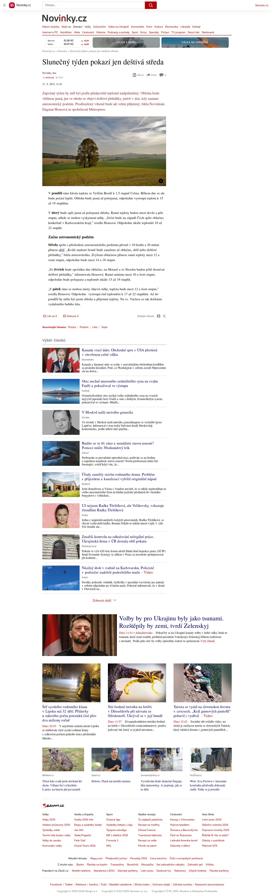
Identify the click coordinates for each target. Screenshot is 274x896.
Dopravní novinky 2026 (215, 829)
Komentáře (137, 26)
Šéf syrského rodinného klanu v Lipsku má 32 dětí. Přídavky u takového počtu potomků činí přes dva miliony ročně (69, 713)
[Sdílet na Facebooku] (158, 316)
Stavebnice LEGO (104, 870)
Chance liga (113, 819)
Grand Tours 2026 (85, 845)
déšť (61, 249)
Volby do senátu (51, 840)
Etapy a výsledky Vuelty (88, 824)
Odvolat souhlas (182, 884)
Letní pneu (147, 870)
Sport (135, 32)
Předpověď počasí (116, 858)
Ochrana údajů (161, 884)
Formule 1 (112, 840)
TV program (178, 32)
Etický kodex (142, 884)
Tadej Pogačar (82, 835)
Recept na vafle (147, 840)
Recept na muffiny (149, 824)
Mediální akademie (120, 884)
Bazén (80, 864)
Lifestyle (185, 26)
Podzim (84, 327)
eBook (140, 75)
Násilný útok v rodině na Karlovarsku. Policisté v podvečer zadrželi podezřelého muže (118, 570)
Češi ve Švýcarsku (181, 835)
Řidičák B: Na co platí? (215, 835)
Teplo (104, 327)
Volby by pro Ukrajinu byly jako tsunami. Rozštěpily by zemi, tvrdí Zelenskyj (171, 622)
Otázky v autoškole (213, 840)
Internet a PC (50, 32)
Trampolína (117, 864)
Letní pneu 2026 (211, 819)
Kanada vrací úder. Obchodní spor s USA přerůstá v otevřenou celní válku (119, 352)
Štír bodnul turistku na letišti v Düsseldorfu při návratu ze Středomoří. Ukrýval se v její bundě (135, 711)
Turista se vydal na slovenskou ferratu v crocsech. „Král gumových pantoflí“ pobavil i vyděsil (202, 711)
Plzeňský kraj (89, 546)
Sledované (208, 32)
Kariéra (93, 884)
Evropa (85, 417)
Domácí (77, 26)
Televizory (180, 870)
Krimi (149, 26)
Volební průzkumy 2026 (56, 824)
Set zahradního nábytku (170, 864)
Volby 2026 (48, 819)
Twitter (69, 884)
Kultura (159, 26)
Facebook (56, 884)
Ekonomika (171, 26)
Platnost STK (209, 845)
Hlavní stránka (50, 26)
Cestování (88, 32)
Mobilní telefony (81, 870)
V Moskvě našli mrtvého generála (107, 412)
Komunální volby (52, 845)
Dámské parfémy (128, 870)
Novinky (46, 73)
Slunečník (132, 864)
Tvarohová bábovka (150, 835)
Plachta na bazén (97, 864)
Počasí (165, 32)
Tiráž (103, 884)
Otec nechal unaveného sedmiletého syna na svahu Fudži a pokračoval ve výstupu (120, 383)
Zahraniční (99, 26)
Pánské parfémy (219, 870)
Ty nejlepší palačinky (150, 819)
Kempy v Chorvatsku (182, 819)
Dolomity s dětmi (180, 845)
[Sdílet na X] (164, 316)
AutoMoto (66, 32)
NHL (108, 845)
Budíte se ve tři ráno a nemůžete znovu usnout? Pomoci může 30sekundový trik (118, 445)
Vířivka (210, 864)
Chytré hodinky (198, 870)
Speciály (154, 32)
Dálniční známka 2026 (215, 824)
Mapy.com (96, 858)
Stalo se (66, 26)
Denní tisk (193, 32)
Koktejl (196, 26)
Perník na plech (147, 845)
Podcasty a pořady (119, 32)
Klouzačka (147, 864)
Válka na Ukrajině (118, 26)
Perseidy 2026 (138, 858)
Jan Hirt (78, 829)
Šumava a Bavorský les (184, 829)
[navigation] (4, 5)
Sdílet (154, 75)
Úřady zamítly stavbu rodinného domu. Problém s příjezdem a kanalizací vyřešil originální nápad (119, 476)
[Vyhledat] (151, 5)
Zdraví (85, 453)
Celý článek (208, 641)
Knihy (85, 515)
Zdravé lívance (147, 829)
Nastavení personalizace (209, 884)
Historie (100, 32)
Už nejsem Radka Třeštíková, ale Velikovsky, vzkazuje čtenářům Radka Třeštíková (123, 507)
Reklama (81, 884)
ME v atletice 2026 (117, 835)
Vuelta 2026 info (83, 819)
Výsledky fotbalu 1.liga (119, 824)
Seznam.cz (261, 5)
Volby (88, 26)
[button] (104, 151)
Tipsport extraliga (116, 829)
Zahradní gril (195, 864)
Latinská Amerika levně (183, 840)
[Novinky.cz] (64, 19)
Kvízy (143, 32)
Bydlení (86, 484)
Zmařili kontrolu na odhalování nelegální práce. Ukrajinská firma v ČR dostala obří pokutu (118, 539)
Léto (94, 327)
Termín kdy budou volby (56, 835)
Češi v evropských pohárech (186, 858)
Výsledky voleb (51, 829)
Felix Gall (79, 840)
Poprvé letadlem (179, 824)
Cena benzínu (158, 858)
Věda (77, 32)
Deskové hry (163, 870)
